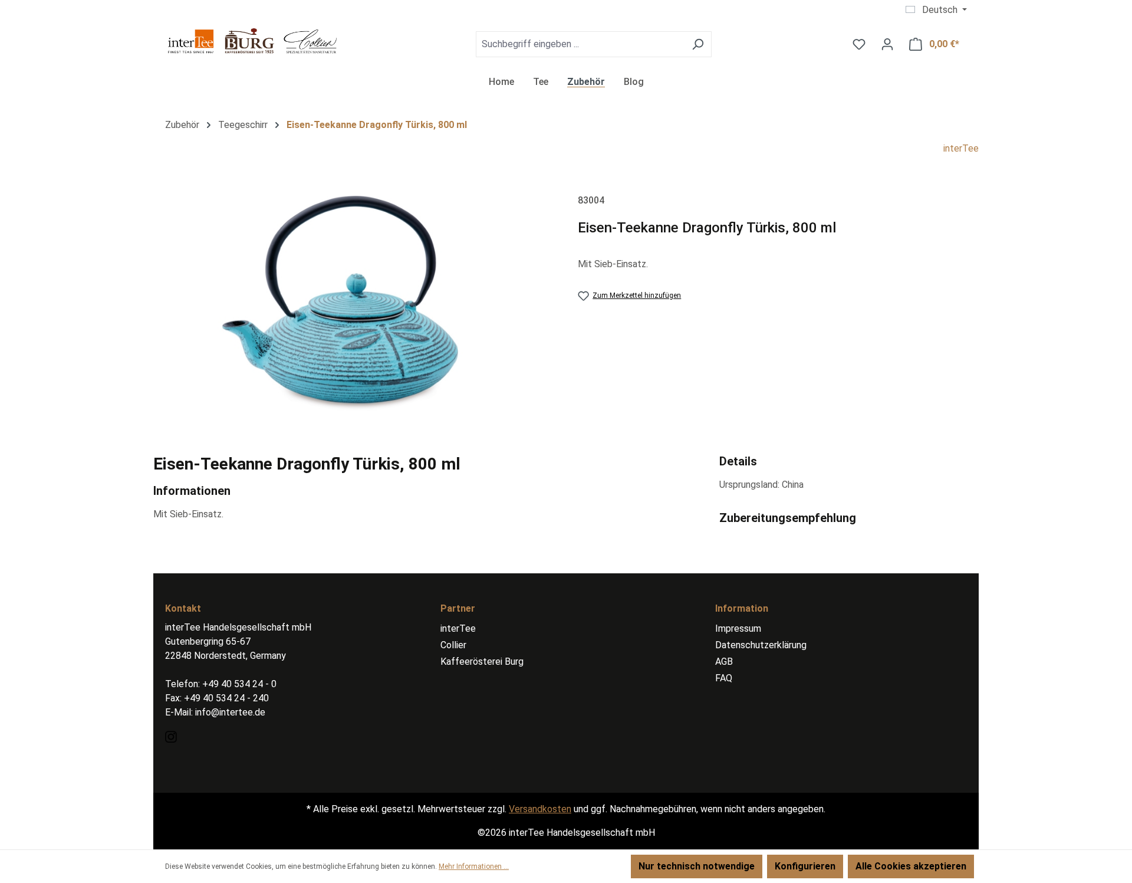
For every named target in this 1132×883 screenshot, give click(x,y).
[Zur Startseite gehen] (253, 41)
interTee (961, 148)
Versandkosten (540, 809)
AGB (724, 661)
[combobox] (580, 44)
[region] (354, 306)
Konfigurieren (805, 866)
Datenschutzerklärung (761, 645)
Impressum (738, 628)
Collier (453, 645)
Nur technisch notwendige (697, 866)
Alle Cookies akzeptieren (910, 866)
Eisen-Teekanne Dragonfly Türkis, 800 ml (377, 124)
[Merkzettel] (859, 44)
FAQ (723, 678)
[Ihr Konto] (887, 44)
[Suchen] (698, 44)
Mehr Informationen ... (474, 866)
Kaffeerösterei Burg (482, 661)
